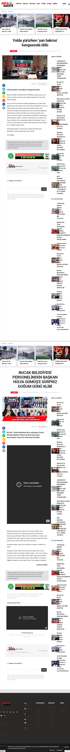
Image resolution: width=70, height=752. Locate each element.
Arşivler (29, 719)
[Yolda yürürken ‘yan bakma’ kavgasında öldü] (24, 67)
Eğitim (55, 3)
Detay (53, 750)
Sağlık (38, 721)
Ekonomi (32, 3)
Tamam (60, 750)
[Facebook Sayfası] (2, 712)
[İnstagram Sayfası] (8, 712)
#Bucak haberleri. (12, 598)
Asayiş (49, 3)
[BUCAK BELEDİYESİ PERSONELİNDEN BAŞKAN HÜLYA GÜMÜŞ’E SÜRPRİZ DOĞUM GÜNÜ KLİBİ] (24, 409)
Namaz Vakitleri (51, 711)
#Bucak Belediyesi (22, 594)
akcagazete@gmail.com (22, 169)
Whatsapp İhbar (5, 734)
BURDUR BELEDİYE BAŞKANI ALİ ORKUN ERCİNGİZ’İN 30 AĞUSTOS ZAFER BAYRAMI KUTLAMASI (61, 141)
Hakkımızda (4, 722)
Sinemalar (51, 720)
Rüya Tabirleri (64, 713)
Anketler (63, 709)
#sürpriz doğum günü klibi (14, 596)
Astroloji (63, 715)
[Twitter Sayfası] (5, 712)
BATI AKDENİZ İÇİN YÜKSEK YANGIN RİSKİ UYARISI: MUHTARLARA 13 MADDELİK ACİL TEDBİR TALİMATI (61, 185)
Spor (38, 3)
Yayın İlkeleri (4, 724)
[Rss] (17, 712)
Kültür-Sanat (40, 725)
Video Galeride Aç (28, 633)
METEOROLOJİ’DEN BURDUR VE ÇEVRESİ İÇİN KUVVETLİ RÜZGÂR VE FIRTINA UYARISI (63, 105)
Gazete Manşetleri (52, 727)
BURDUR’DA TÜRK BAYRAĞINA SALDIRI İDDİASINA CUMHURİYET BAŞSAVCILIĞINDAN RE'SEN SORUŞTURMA (63, 231)
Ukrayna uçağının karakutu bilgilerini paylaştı (60, 296)
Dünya (44, 3)
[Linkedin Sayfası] (14, 712)
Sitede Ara (64, 707)
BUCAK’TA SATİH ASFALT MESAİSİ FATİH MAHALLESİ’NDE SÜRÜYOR (62, 88)
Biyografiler (64, 711)
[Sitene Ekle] (5, 715)
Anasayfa (4, 11)
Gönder (44, 189)
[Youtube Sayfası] (11, 712)
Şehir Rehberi (52, 724)
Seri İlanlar (52, 722)
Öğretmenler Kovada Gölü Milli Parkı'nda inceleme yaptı (61, 168)
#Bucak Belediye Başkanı (35, 594)
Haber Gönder (5, 736)
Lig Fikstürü (52, 716)
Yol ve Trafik (52, 709)
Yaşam (39, 723)
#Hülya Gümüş (11, 594)
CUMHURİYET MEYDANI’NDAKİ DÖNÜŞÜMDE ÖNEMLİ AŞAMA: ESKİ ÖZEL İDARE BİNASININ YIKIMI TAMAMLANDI (62, 69)
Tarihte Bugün (53, 718)
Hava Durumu (52, 707)
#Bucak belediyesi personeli (30, 596)
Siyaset (25, 3)
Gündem (19, 3)
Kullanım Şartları (5, 732)
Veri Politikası (4, 726)
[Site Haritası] (2, 715)
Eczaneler (51, 714)
